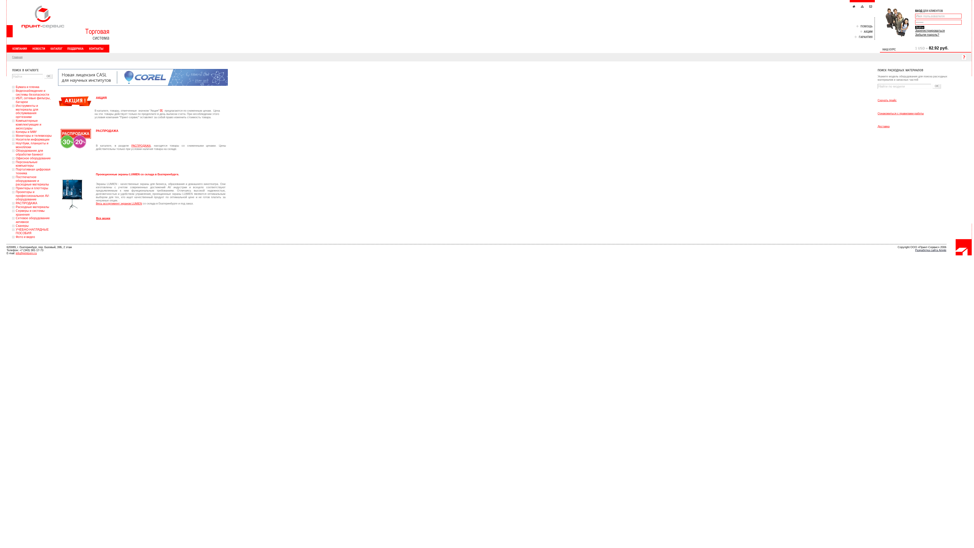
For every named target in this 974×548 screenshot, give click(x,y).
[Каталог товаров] (56, 49)
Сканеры (22, 226)
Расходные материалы (32, 207)
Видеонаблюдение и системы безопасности (32, 92)
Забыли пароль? (927, 35)
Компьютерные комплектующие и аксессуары (28, 124)
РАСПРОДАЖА (26, 203)
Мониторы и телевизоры (34, 136)
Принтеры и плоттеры (32, 188)
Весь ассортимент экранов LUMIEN (119, 203)
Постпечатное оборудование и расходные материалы (32, 180)
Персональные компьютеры (27, 164)
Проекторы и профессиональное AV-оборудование (32, 195)
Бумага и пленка (27, 87)
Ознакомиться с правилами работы (901, 113)
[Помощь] (864, 26)
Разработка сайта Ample (930, 250)
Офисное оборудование (33, 158)
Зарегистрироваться (930, 30)
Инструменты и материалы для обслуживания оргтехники (27, 111)
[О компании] (20, 49)
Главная (17, 57)
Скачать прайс (887, 100)
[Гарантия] (864, 37)
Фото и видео (25, 237)
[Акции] (866, 32)
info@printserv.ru (26, 253)
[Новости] (39, 49)
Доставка (884, 126)
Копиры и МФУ (26, 132)
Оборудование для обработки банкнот (29, 152)
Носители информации (32, 139)
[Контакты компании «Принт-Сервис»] (96, 49)
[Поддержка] (75, 49)
